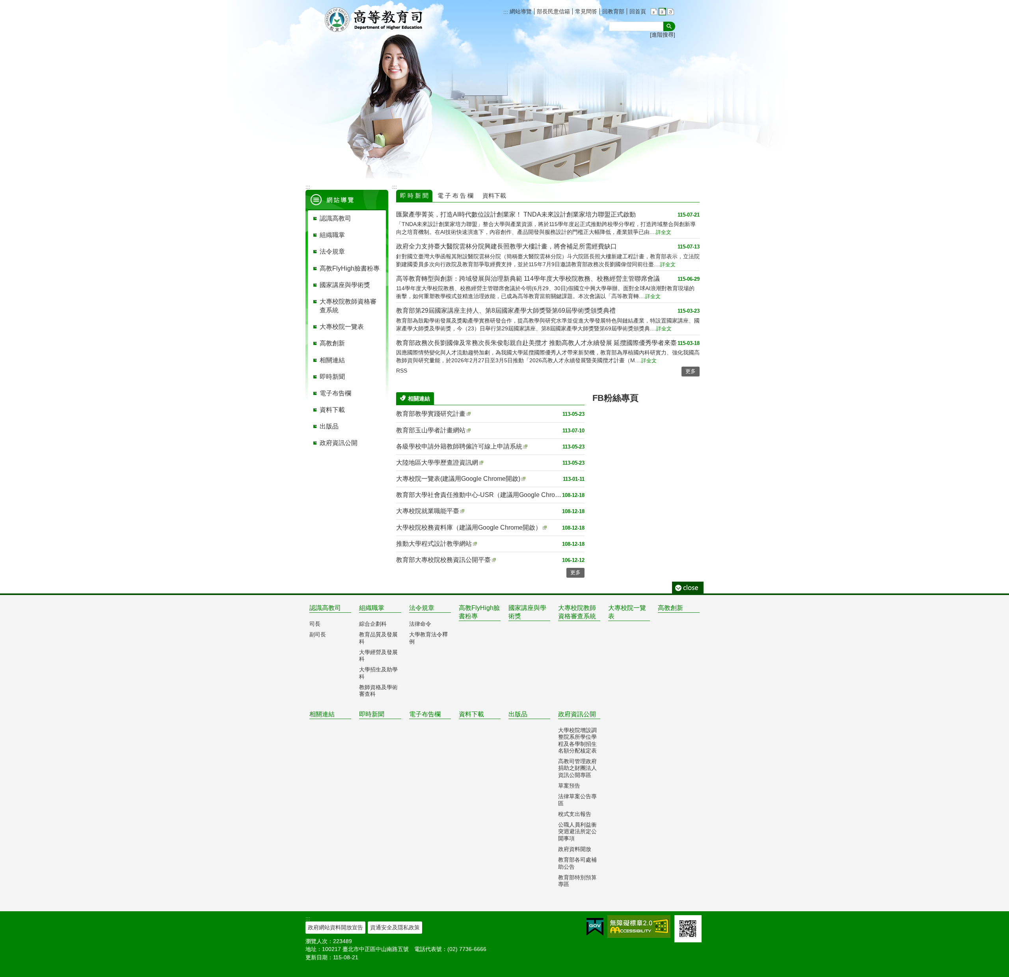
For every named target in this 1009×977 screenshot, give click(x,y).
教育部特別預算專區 (577, 880)
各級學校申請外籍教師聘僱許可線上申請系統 (459, 446)
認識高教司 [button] (335, 218)
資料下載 (471, 714)
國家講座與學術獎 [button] (345, 285)
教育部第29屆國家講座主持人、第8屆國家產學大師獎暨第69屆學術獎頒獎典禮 (506, 310)
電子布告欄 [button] (335, 393)
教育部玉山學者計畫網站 (430, 430)
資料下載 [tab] (494, 195)
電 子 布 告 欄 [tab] (455, 195)
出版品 (517, 714)
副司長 (317, 634)
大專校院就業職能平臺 (427, 511)
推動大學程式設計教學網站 (434, 543)
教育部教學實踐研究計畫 (430, 413)
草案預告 (569, 785)
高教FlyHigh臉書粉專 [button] (350, 268)
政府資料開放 (574, 849)
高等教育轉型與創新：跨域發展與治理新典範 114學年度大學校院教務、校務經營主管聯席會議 (528, 278)
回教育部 (613, 11)
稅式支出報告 (574, 814)
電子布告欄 (425, 714)
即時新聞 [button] (332, 376)
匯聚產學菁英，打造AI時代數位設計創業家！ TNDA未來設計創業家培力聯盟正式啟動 (516, 214)
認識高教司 (325, 607)
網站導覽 (520, 11)
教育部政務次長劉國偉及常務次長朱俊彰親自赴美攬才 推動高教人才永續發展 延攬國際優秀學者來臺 (536, 342)
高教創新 (670, 607)
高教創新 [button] (332, 343)
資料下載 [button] (332, 409)
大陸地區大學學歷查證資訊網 (437, 462)
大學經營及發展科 (378, 655)
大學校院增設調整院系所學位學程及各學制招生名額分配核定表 (577, 740)
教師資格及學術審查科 (378, 690)
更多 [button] (690, 371)
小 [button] (654, 11)
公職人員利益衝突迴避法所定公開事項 (577, 831)
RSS (401, 370)
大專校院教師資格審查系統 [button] (348, 305)
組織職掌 (371, 607)
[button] (669, 26)
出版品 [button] (329, 426)
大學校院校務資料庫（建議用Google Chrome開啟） (469, 527)
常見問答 (586, 11)
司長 (314, 624)
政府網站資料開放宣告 (335, 927)
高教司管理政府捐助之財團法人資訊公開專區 (577, 768)
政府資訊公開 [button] (338, 442)
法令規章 (421, 607)
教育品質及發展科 (378, 637)
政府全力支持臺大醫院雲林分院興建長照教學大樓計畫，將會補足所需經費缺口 (506, 246)
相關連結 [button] (332, 360)
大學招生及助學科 (378, 672)
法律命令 (420, 624)
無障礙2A (638, 926)
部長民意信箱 (553, 11)
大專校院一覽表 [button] (342, 326)
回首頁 (637, 11)
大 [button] (670, 11)
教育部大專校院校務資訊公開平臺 (443, 559)
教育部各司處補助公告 (577, 862)
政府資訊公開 (577, 714)
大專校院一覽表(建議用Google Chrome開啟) (458, 478)
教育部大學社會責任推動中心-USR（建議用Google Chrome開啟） (479, 494)
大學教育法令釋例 (428, 637)
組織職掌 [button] (332, 235)
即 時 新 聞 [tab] (414, 195)
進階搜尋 (663, 35)
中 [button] (662, 11)
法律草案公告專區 (577, 799)
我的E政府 (594, 926)
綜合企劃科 (373, 624)
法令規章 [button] (332, 251)
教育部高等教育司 (374, 19)
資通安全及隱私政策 (395, 927)
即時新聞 (371, 714)
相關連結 (322, 714)
